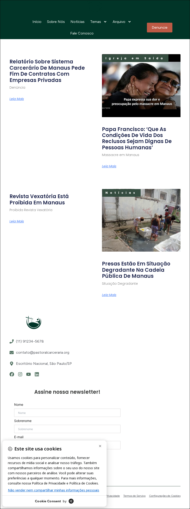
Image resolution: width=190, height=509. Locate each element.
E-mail (18, 437)
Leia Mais (17, 98)
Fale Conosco (82, 33)
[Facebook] (12, 374)
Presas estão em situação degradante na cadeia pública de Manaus (136, 270)
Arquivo (119, 21)
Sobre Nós (56, 21)
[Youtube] (28, 374)
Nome (18, 404)
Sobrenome (23, 420)
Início (36, 21)
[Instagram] (20, 374)
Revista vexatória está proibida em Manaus (39, 199)
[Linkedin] (37, 374)
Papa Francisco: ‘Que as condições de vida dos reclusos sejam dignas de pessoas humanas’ (137, 138)
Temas (95, 21)
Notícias (77, 21)
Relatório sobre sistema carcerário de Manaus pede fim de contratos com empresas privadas (47, 71)
